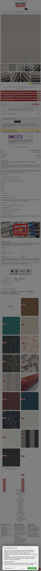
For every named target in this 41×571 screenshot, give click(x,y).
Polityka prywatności (9, 568)
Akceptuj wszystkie (32, 568)
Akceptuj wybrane (22, 568)
